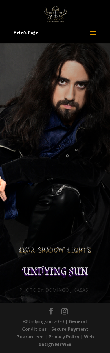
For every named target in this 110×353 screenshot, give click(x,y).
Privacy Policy (64, 337)
